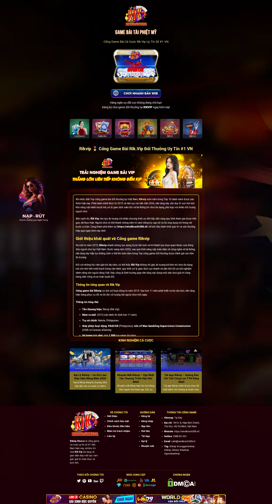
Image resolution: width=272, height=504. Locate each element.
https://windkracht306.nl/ (187, 431)
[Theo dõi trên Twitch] (102, 481)
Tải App (145, 436)
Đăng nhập (147, 421)
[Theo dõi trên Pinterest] (84, 481)
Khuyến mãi (147, 446)
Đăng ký (145, 416)
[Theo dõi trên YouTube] (90, 481)
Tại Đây (178, 417)
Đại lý (144, 441)
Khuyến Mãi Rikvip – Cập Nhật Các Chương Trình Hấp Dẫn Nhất (135, 378)
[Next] (202, 373)
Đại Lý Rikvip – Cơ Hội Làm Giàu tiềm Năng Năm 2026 (90, 377)
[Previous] (69, 373)
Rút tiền (145, 431)
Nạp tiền (145, 426)
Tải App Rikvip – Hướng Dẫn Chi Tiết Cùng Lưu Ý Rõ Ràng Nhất (181, 378)
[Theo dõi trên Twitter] (79, 481)
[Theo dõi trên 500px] (96, 481)
